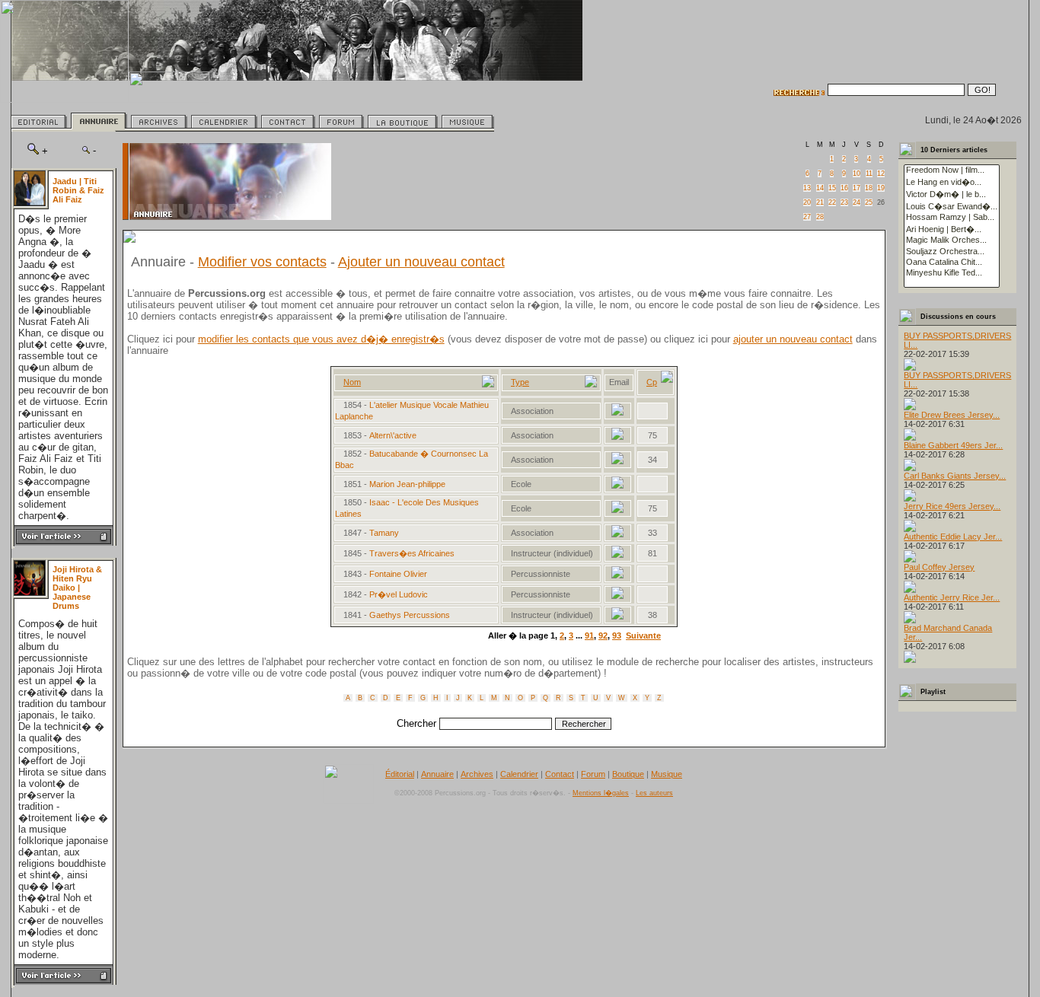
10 (856, 173)
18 (869, 188)
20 (807, 202)
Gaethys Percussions (410, 615)
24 (856, 202)
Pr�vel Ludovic (398, 594)
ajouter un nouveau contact (793, 339)
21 (820, 202)
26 (881, 202)
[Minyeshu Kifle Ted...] (951, 273)
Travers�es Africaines (413, 553)
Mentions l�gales (601, 793)
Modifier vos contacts (262, 261)
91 (589, 635)
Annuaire (437, 774)
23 (844, 202)
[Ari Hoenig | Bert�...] (951, 229)
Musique (666, 774)
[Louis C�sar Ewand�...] (951, 206)
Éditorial (399, 774)
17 (856, 188)
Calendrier (519, 774)
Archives (477, 774)
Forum (593, 774)
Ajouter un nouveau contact (421, 261)
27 (807, 217)
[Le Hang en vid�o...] (951, 182)
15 (832, 188)
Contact (559, 774)
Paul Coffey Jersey (939, 567)
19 (881, 188)
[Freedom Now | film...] (951, 170)
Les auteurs (654, 793)
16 (844, 188)
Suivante (643, 635)
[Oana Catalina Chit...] (951, 262)
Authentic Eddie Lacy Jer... (953, 536)
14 (820, 188)
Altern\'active (394, 435)
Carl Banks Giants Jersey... (955, 475)
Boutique (628, 774)
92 (603, 635)
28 (820, 217)
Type (520, 382)
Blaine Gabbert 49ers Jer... (953, 445)
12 (881, 173)
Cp (651, 382)
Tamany (385, 532)
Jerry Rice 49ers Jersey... (952, 506)
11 (869, 173)
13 (807, 188)
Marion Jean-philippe (407, 484)
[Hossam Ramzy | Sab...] (951, 217)
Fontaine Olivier (398, 573)
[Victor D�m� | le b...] (951, 194)
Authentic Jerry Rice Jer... (952, 597)
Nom (352, 382)
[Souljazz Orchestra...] (951, 252)
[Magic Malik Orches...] (951, 240)
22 (832, 202)
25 (869, 202)
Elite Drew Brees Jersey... (952, 414)
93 (616, 635)
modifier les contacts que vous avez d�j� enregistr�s (321, 339)
